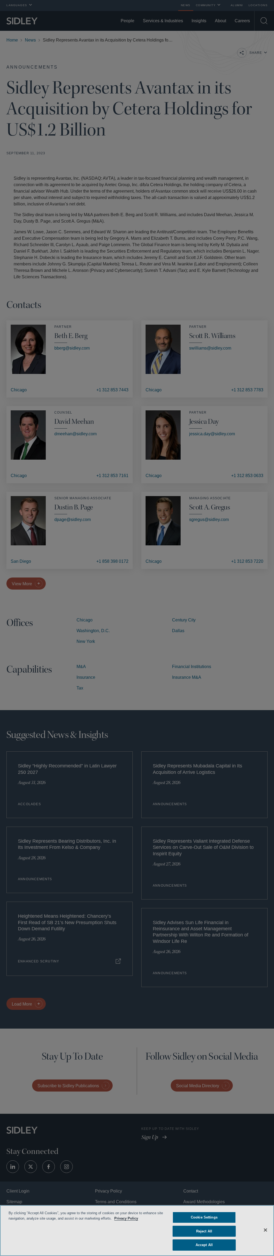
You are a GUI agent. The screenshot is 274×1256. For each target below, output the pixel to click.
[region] (137, 1230)
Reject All (204, 1231)
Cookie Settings (204, 1217)
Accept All (204, 1245)
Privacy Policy (134, 1218)
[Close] (265, 1230)
